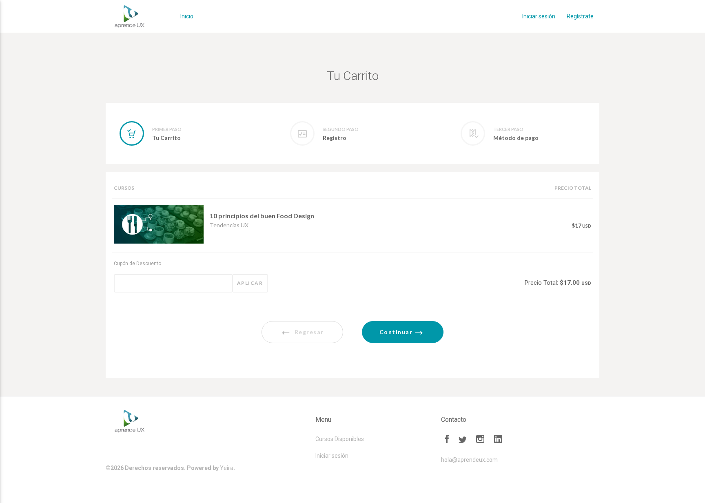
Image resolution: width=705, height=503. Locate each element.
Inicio (186, 16)
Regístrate (580, 16)
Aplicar (250, 283)
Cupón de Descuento (137, 263)
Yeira (226, 468)
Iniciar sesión (538, 16)
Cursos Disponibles (339, 439)
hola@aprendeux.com (469, 459)
